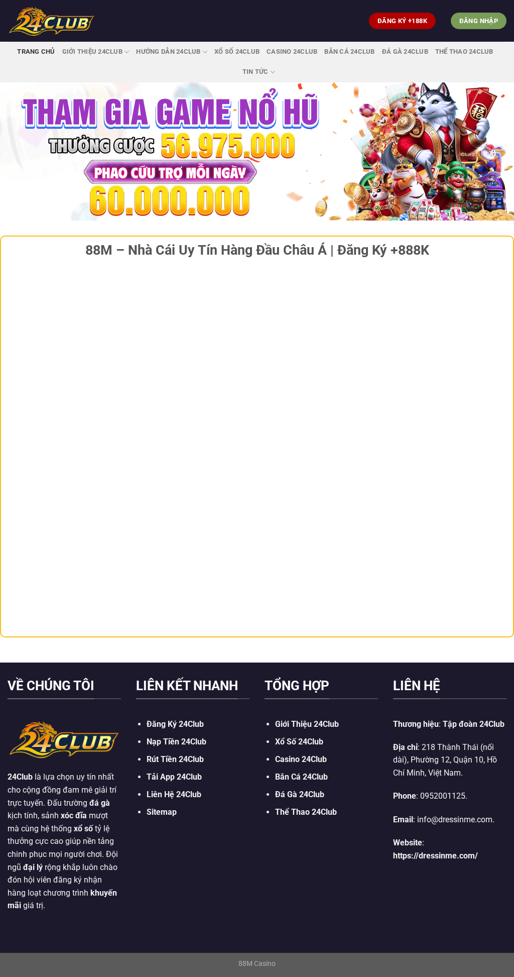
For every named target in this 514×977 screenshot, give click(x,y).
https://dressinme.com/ (435, 855)
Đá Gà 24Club (405, 51)
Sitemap (162, 812)
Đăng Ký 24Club (175, 724)
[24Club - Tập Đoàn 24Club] (52, 20)
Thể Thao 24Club (464, 51)
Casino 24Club (292, 51)
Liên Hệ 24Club (174, 794)
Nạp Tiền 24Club (176, 741)
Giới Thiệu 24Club (92, 51)
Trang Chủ (36, 51)
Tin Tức (255, 71)
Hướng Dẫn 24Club (168, 51)
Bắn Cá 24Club (349, 51)
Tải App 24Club (174, 777)
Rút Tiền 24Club (175, 759)
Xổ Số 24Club (237, 51)
